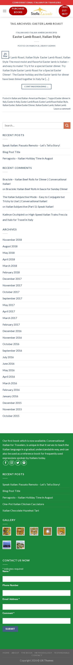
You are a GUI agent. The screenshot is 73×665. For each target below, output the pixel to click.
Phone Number (10, 585)
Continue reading (36, 86)
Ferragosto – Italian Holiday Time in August (28, 158)
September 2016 (12, 350)
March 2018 (10, 265)
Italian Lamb (60, 105)
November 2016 (12, 337)
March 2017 (10, 317)
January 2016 (10, 396)
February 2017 (11, 324)
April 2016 (9, 376)
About (15, 652)
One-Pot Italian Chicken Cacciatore (23, 504)
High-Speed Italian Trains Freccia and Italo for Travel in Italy (35, 217)
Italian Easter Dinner (25, 105)
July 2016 (8, 357)
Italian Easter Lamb (45, 105)
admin (51, 46)
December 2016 (12, 330)
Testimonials (61, 652)
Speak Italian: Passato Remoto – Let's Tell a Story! (31, 145)
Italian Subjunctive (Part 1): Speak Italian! (30, 206)
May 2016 (9, 370)
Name (6, 571)
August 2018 (10, 246)
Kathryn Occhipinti (14, 214)
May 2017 (9, 304)
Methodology (43, 652)
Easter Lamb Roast (29, 101)
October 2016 (11, 344)
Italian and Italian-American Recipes (36, 32)
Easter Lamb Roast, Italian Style (36, 37)
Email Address (11, 599)
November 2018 (12, 239)
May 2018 (9, 252)
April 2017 (9, 311)
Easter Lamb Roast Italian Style (53, 101)
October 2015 (11, 415)
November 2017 (12, 285)
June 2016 (8, 363)
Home (6, 652)
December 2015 (12, 402)
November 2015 (12, 409)
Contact (37, 655)
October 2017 (11, 291)
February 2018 (11, 272)
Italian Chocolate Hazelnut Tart (21, 510)
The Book (26, 652)
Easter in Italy (13, 101)
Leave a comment (62, 108)
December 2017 (12, 278)
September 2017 (12, 298)
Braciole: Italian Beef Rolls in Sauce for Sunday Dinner (37, 189)
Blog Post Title (11, 151)
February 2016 (11, 389)
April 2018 (9, 259)
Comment (8, 613)
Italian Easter (9, 105)
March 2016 (10, 383)
